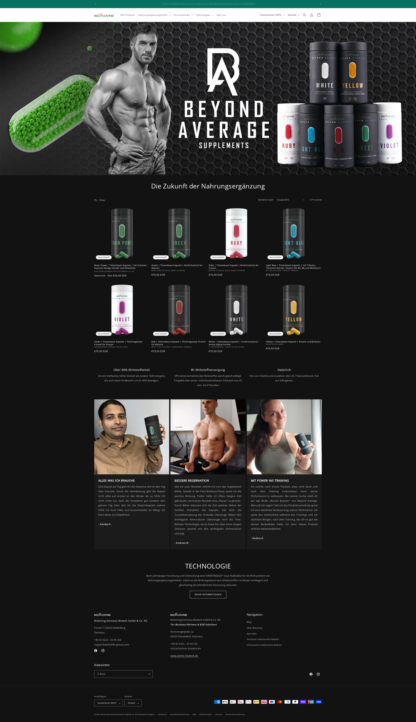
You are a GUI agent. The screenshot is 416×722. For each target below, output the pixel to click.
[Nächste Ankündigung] (320, 4)
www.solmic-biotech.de (184, 655)
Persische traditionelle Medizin (263, 639)
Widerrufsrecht (205, 714)
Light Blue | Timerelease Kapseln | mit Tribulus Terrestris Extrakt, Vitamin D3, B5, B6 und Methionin (293, 266)
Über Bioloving (254, 627)
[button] (154, 15)
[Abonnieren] (149, 674)
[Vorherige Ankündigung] (95, 4)
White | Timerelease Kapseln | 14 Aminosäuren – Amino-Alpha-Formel (234, 343)
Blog (249, 622)
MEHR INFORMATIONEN (208, 594)
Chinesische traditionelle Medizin (264, 644)
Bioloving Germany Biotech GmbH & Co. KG (119, 714)
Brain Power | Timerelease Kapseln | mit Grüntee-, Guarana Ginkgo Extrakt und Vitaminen (120, 266)
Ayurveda (252, 633)
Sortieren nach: (266, 199)
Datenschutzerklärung (235, 714)
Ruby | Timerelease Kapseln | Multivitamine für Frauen (234, 266)
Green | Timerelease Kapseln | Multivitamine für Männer (176, 266)
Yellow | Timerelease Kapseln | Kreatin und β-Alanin (293, 341)
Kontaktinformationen (179, 714)
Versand (218, 714)
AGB (194, 714)
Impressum (162, 714)
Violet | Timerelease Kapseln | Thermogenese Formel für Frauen (118, 343)
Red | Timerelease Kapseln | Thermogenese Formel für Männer (178, 343)
